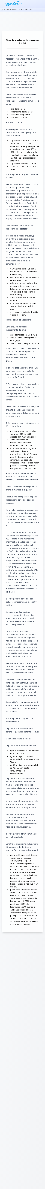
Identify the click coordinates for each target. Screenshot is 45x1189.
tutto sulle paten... (12, 10)
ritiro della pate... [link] (27, 10)
